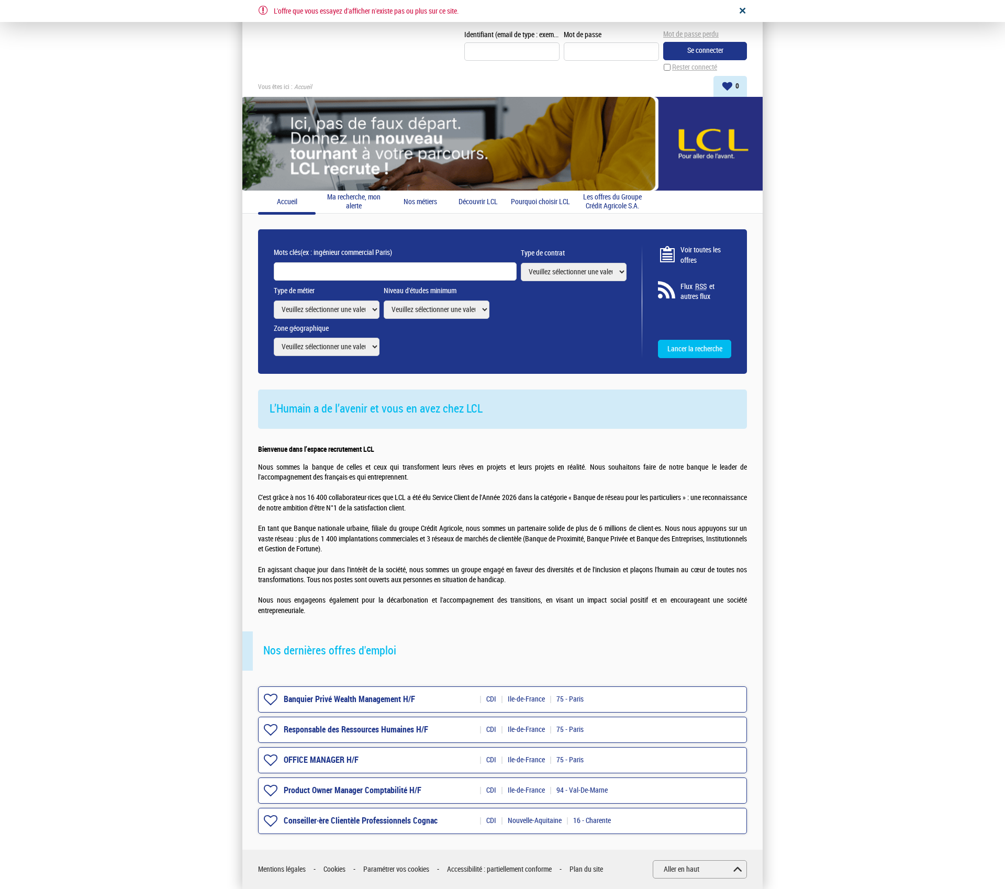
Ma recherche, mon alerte (354, 201)
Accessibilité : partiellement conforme (499, 869)
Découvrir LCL (478, 202)
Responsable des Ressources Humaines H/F (356, 730)
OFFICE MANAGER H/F (321, 760)
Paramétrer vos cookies (396, 869)
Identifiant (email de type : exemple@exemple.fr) (512, 34)
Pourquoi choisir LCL (540, 202)
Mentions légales (282, 869)
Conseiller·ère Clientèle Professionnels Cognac (361, 821)
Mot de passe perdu (691, 34)
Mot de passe (582, 34)
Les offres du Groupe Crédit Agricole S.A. (612, 201)
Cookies (334, 869)
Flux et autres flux (697, 292)
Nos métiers (420, 202)
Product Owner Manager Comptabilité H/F (352, 790)
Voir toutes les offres (700, 255)
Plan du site (586, 869)
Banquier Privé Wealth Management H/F (349, 699)
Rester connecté (694, 67)
